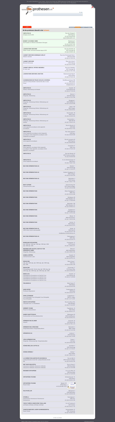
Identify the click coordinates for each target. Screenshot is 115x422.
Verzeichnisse (77, 27)
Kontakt (89, 27)
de (81, 12)
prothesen (41, 9)
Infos (83, 27)
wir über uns (55, 417)
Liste (27, 27)
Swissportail (71, 27)
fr (79, 12)
